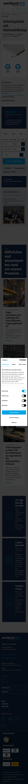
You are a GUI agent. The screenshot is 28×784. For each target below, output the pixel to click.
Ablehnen (14, 422)
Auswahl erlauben (14, 417)
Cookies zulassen (14, 412)
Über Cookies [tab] (22, 364)
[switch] (24, 396)
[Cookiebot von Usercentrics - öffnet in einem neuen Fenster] (19, 360)
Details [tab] (14, 364)
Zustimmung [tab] (5, 364)
